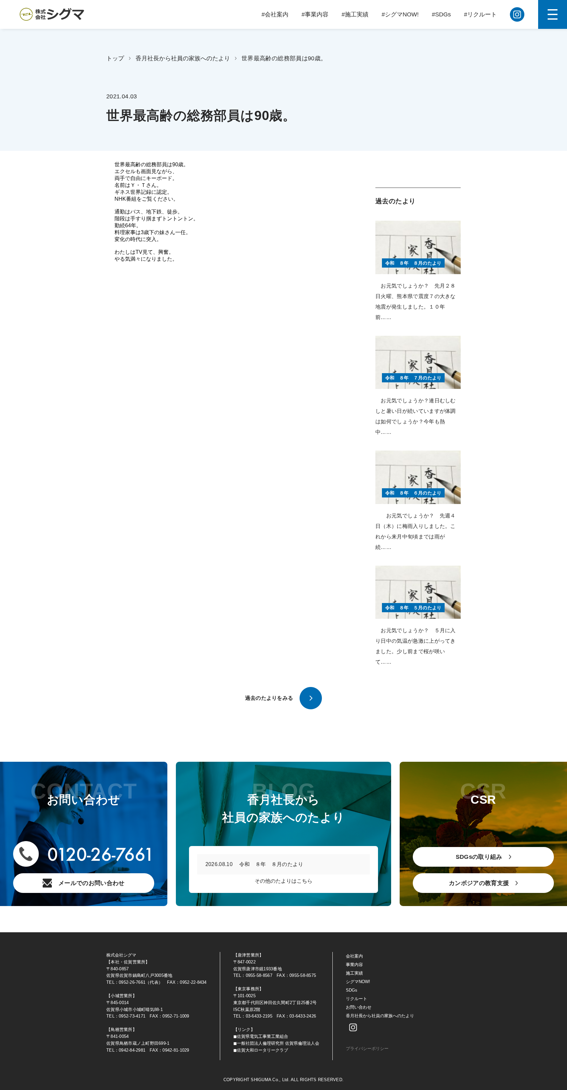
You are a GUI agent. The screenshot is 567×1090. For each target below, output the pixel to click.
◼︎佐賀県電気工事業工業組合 (260, 1036)
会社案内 (354, 956)
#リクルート (480, 14)
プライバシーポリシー (367, 1048)
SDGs (351, 990)
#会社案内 (275, 14)
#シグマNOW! (400, 14)
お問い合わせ (358, 1007)
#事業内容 (315, 14)
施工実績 (354, 973)
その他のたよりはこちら (283, 881)
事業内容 (354, 964)
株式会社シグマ (121, 955)
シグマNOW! (358, 981)
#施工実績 (355, 14)
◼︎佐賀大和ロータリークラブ (260, 1050)
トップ (115, 58)
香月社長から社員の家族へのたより (183, 58)
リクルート (356, 998)
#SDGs (441, 14)
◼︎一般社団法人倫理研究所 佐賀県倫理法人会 (276, 1043)
